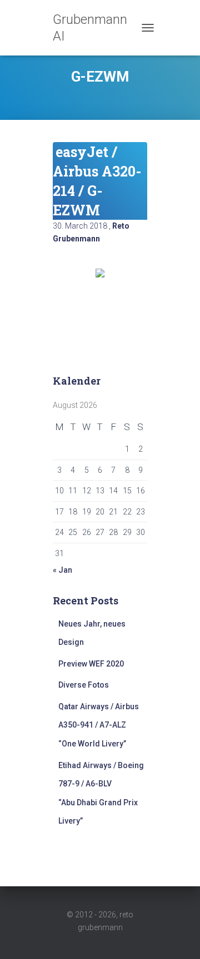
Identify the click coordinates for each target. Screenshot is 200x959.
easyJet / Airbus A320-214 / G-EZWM (97, 181)
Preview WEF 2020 (91, 663)
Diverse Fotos (83, 684)
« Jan (62, 570)
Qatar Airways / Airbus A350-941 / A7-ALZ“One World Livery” (98, 725)
